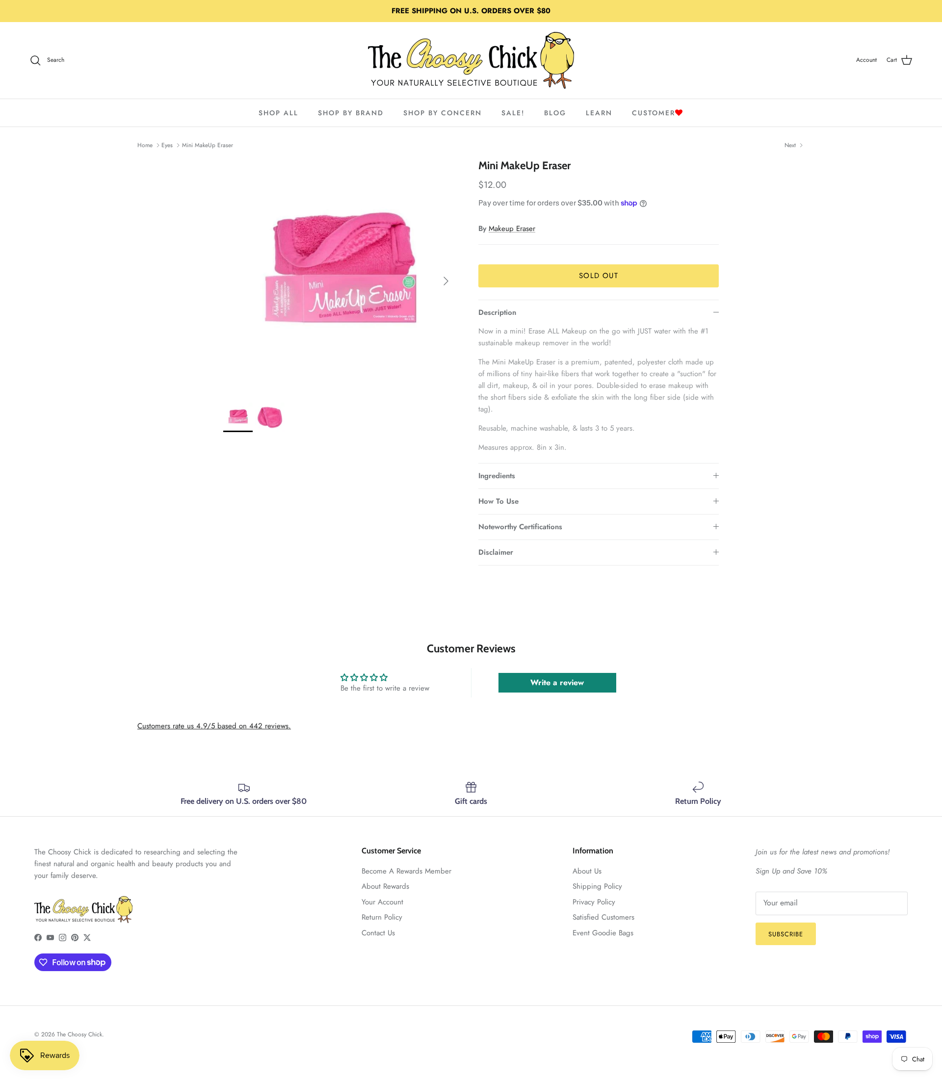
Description (497, 312)
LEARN (599, 113)
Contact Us (378, 932)
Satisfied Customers (603, 917)
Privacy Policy (594, 902)
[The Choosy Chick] (471, 60)
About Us (587, 871)
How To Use (498, 501)
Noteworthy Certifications (520, 526)
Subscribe (785, 934)
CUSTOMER (653, 113)
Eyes (167, 145)
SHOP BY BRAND (351, 113)
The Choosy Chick (79, 1034)
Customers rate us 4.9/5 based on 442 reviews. (214, 725)
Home (145, 145)
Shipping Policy (597, 886)
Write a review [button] (557, 682)
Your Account (382, 902)
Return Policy (382, 917)
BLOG (555, 113)
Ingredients (496, 475)
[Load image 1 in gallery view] (340, 276)
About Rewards (385, 886)
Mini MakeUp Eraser (207, 145)
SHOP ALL (278, 113)
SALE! (512, 113)
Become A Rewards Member (406, 871)
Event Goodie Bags (603, 932)
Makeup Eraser (512, 228)
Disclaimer (495, 552)
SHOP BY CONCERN (442, 113)
